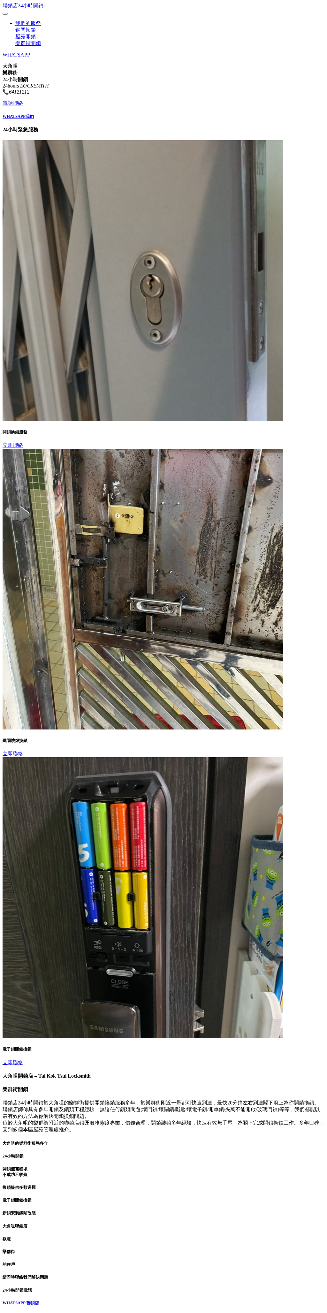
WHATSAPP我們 (18, 116)
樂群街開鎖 (28, 43)
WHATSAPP (16, 54)
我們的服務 (28, 23)
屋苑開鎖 (25, 36)
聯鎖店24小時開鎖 (23, 5)
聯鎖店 (33, 1303)
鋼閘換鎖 (25, 30)
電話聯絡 (13, 103)
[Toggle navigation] (5, 14)
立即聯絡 (13, 445)
